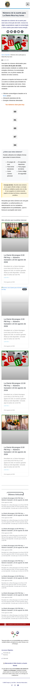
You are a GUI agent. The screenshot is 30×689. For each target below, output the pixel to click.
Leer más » (6, 277)
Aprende (7, 54)
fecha (4, 96)
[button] (27, 4)
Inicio (3, 54)
